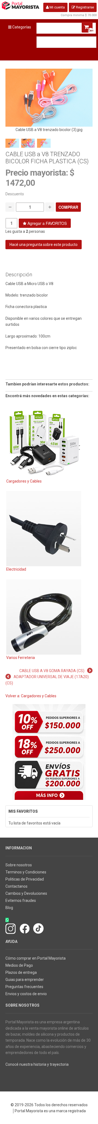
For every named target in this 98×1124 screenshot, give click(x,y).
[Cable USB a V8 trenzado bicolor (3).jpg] (49, 97)
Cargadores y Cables (24, 481)
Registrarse (84, 7)
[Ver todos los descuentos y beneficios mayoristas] (49, 752)
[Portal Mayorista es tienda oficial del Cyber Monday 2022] (86, 1076)
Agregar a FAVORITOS (46, 223)
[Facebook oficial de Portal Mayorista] (24, 928)
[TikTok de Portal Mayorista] (38, 928)
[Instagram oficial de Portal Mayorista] (10, 928)
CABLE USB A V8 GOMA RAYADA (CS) (51, 671)
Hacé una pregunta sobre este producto (44, 244)
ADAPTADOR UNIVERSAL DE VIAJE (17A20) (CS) (47, 680)
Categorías (21, 27)
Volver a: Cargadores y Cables (30, 696)
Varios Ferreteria (20, 657)
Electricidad (16, 569)
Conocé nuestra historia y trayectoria (37, 1064)
